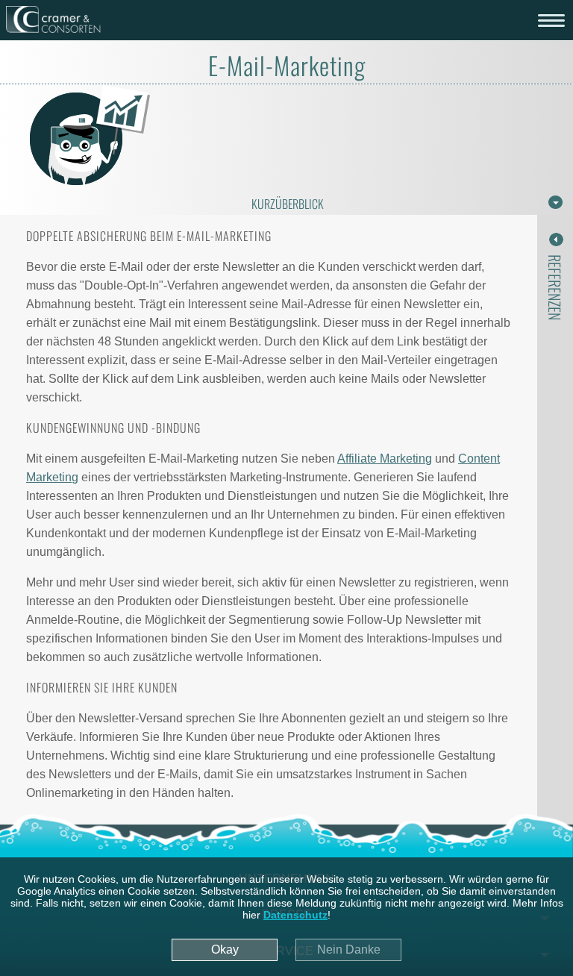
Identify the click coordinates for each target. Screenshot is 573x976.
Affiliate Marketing (384, 458)
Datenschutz (295, 915)
